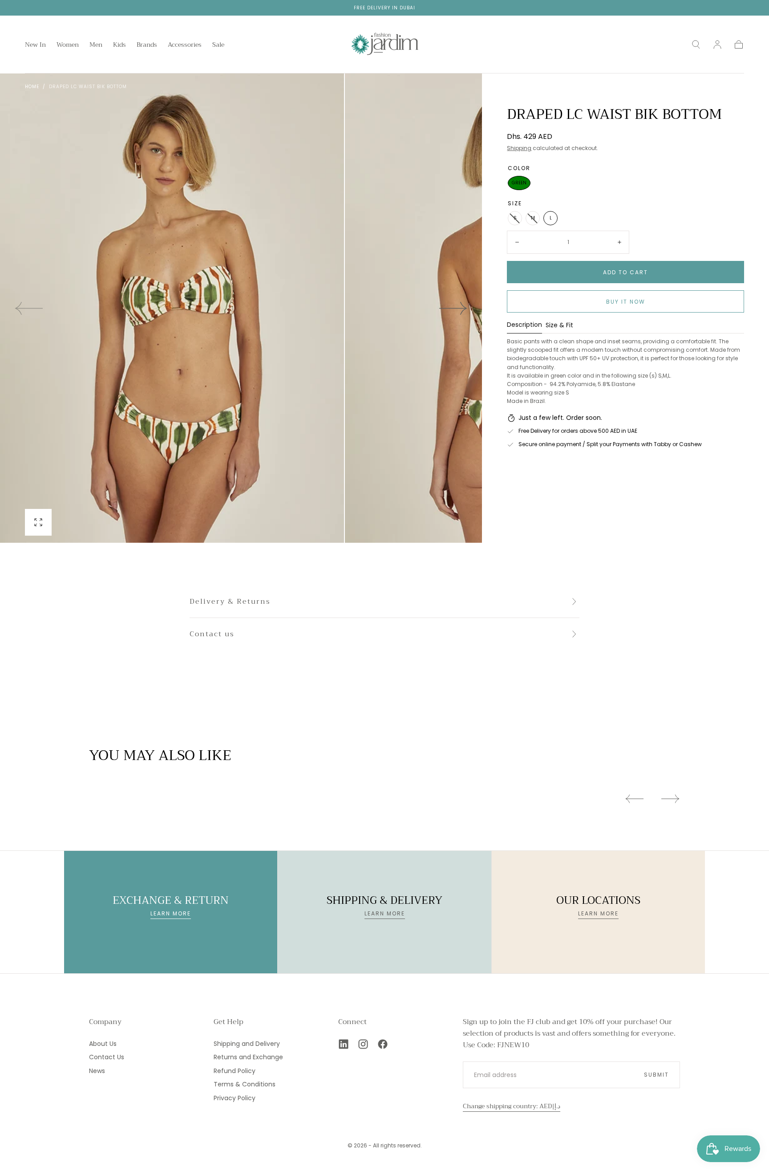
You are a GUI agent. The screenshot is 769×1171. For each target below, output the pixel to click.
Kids (119, 45)
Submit (656, 1074)
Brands (147, 45)
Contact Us (106, 1057)
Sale (218, 45)
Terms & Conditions (244, 1084)
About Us (103, 1043)
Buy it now (625, 301)
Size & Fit (559, 325)
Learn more (170, 913)
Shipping (519, 148)
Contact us (212, 634)
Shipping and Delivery (247, 1043)
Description (524, 325)
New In (35, 45)
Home (32, 86)
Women (68, 45)
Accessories (185, 45)
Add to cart (625, 272)
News (97, 1070)
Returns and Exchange (248, 1057)
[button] (696, 44)
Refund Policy (234, 1070)
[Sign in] (717, 44)
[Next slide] (453, 308)
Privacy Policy (234, 1098)
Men (95, 45)
